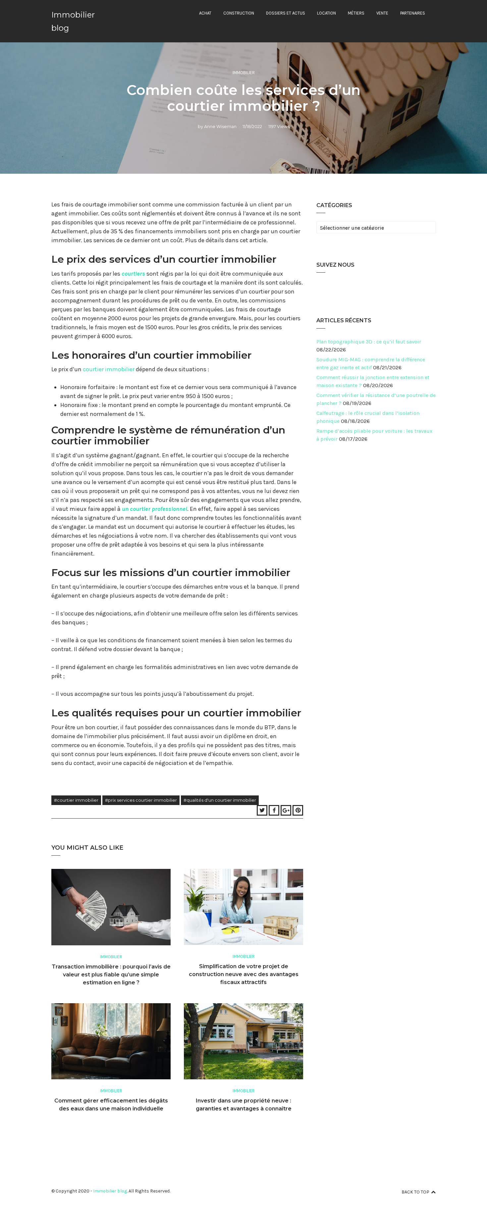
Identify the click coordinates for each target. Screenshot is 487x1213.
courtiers (133, 273)
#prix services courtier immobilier (141, 800)
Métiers (356, 13)
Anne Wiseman (220, 126)
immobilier (244, 72)
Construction (238, 13)
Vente (382, 13)
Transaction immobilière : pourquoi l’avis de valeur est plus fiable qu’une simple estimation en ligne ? (111, 975)
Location (326, 13)
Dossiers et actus (285, 13)
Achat (205, 13)
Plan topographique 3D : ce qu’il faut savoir (368, 341)
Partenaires (412, 13)
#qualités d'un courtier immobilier (220, 800)
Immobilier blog (110, 1191)
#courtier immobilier (76, 800)
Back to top (415, 1192)
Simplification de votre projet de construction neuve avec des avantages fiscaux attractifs (243, 974)
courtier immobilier (109, 369)
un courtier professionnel (154, 509)
